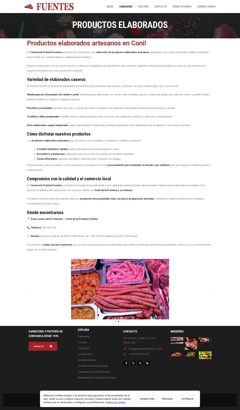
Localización (85, 353)
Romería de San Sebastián (93, 365)
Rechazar (167, 398)
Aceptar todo (147, 398)
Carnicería (125, 6)
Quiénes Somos (206, 6)
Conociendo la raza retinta (94, 371)
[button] (31, 289)
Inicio (110, 6)
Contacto (160, 6)
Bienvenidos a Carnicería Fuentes (97, 377)
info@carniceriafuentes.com (145, 348)
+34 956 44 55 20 (139, 354)
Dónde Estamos (182, 6)
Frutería (143, 6)
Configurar (187, 398)
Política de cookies (116, 402)
